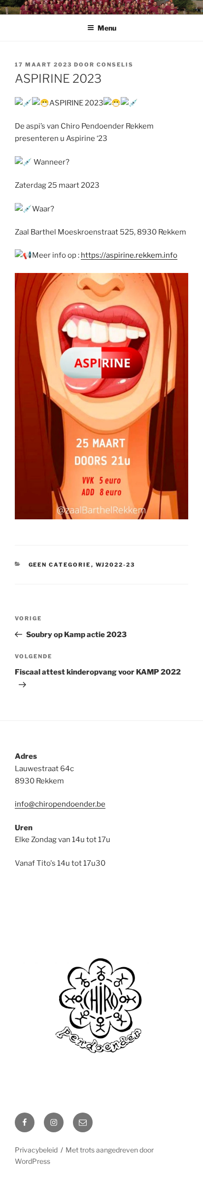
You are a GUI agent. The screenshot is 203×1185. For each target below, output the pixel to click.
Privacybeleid (36, 1150)
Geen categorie (60, 564)
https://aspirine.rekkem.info (129, 255)
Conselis (115, 64)
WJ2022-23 (115, 564)
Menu (107, 28)
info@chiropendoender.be (60, 804)
